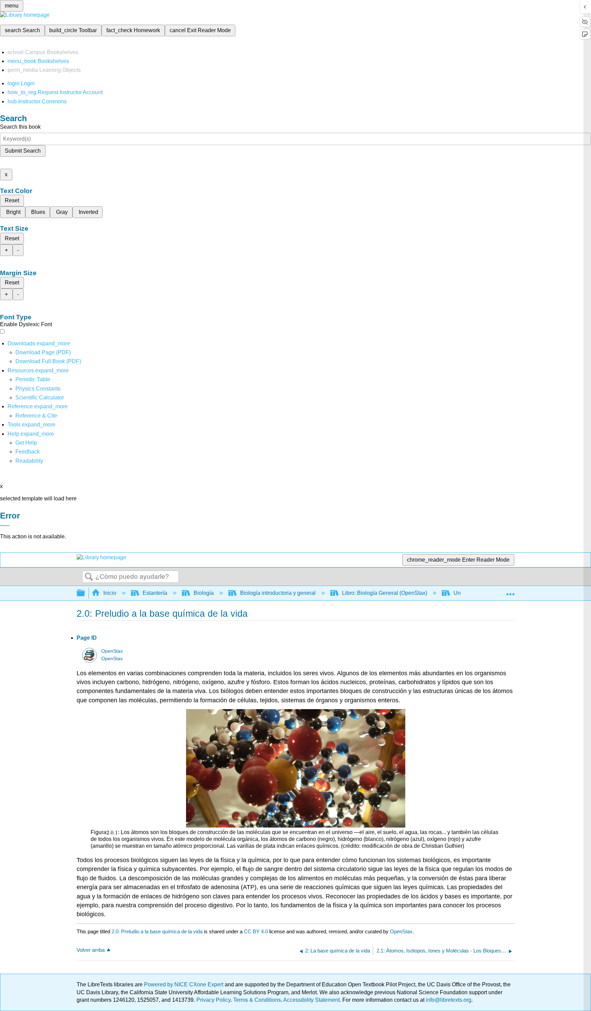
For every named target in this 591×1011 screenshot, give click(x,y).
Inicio (110, 593)
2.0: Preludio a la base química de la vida (156, 931)
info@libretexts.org (447, 1000)
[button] (27, 452)
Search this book (20, 127)
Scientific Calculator (39, 397)
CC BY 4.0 (256, 931)
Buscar (89, 577)
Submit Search (23, 151)
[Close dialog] (5, 525)
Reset (12, 200)
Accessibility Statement (311, 1000)
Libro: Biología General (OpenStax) (385, 593)
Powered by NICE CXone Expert (184, 984)
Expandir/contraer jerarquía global (85, 593)
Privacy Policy (213, 1000)
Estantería (155, 593)
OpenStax (112, 651)
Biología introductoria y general (278, 593)
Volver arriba (91, 950)
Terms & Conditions (257, 1000)
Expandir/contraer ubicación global (510, 591)
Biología (203, 593)
